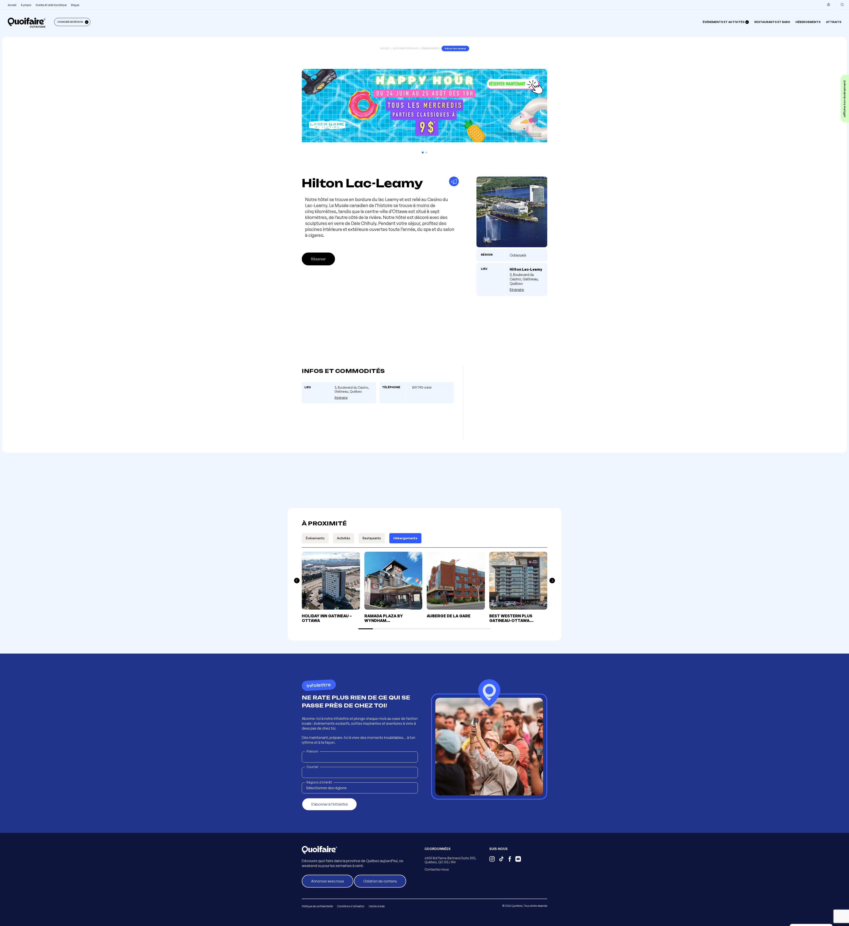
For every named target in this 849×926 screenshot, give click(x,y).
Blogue (75, 5)
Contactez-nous (436, 869)
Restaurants (372, 538)
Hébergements (807, 22)
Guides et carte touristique (51, 5)
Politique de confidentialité (317, 906)
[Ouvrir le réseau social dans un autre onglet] (492, 859)
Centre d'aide (376, 906)
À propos (26, 5)
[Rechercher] (842, 4)
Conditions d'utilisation (350, 906)
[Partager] (454, 181)
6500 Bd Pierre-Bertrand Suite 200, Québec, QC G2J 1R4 (450, 860)
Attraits (833, 22)
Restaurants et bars (772, 22)
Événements (315, 538)
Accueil (12, 5)
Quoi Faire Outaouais (405, 48)
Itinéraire (517, 289)
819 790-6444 (422, 387)
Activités (343, 538)
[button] (423, 152)
